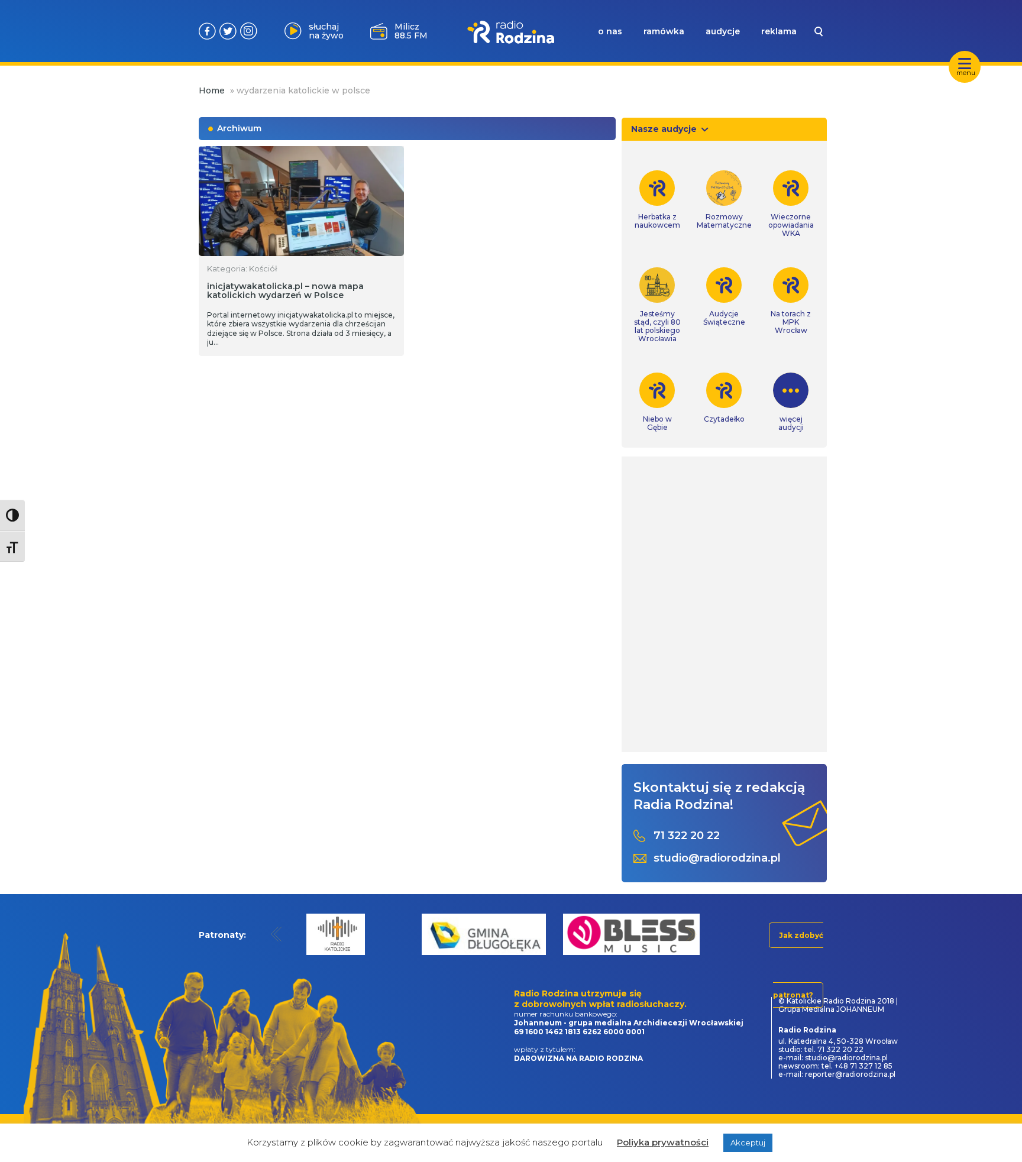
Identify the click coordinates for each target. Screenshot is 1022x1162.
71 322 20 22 (687, 836)
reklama (779, 31)
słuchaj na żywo (326, 31)
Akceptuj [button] (747, 1142)
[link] (657, 199)
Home (212, 90)
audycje (723, 31)
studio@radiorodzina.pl (717, 858)
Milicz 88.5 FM (411, 31)
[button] (276, 934)
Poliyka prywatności (663, 1142)
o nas (610, 31)
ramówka (663, 31)
